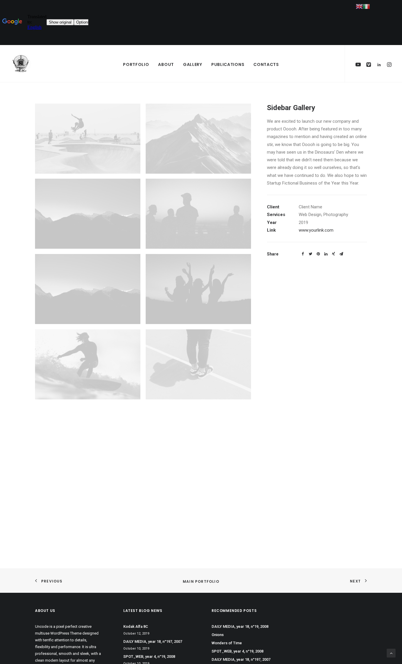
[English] (359, 6)
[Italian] (366, 6)
